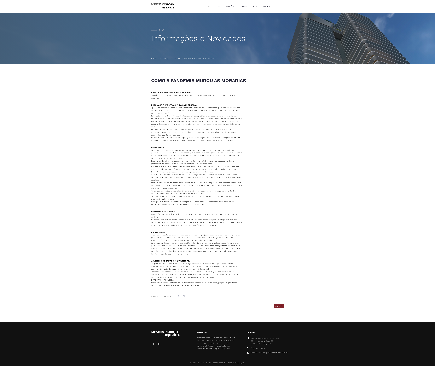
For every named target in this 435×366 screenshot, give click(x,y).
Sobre (218, 6)
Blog (255, 6)
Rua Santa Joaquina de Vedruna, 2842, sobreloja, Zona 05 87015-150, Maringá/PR (265, 341)
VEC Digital (240, 363)
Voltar (278, 306)
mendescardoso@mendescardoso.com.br (269, 352)
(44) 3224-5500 (258, 348)
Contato (266, 6)
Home (208, 6)
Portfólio (230, 6)
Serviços (244, 6)
